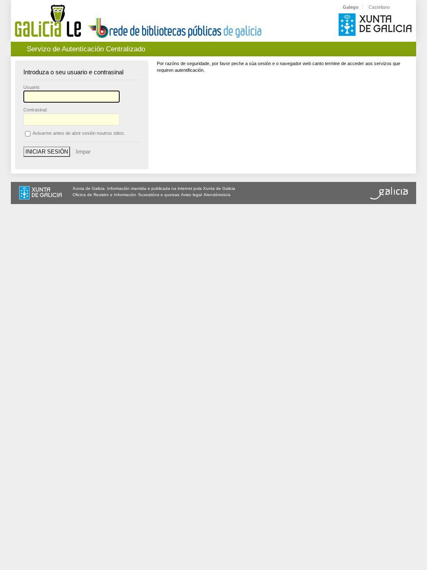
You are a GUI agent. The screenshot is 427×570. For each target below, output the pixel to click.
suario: (31, 87)
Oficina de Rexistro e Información (104, 194)
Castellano (379, 7)
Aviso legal (191, 194)
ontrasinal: (35, 109)
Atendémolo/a (217, 194)
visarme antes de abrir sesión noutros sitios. (79, 133)
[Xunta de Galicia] (40, 193)
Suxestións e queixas (158, 194)
